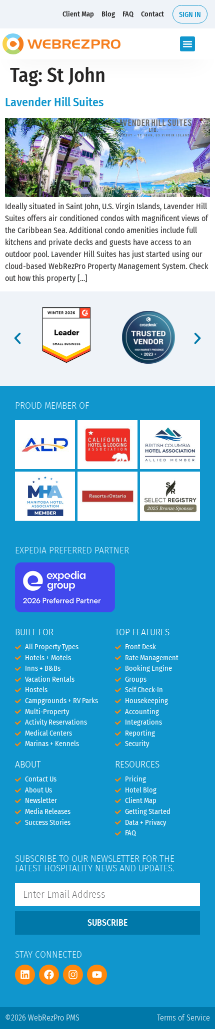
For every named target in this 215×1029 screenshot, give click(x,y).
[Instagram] (73, 975)
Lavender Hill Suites (54, 102)
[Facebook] (49, 975)
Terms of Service (183, 1018)
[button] (187, 43)
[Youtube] (97, 975)
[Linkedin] (25, 975)
